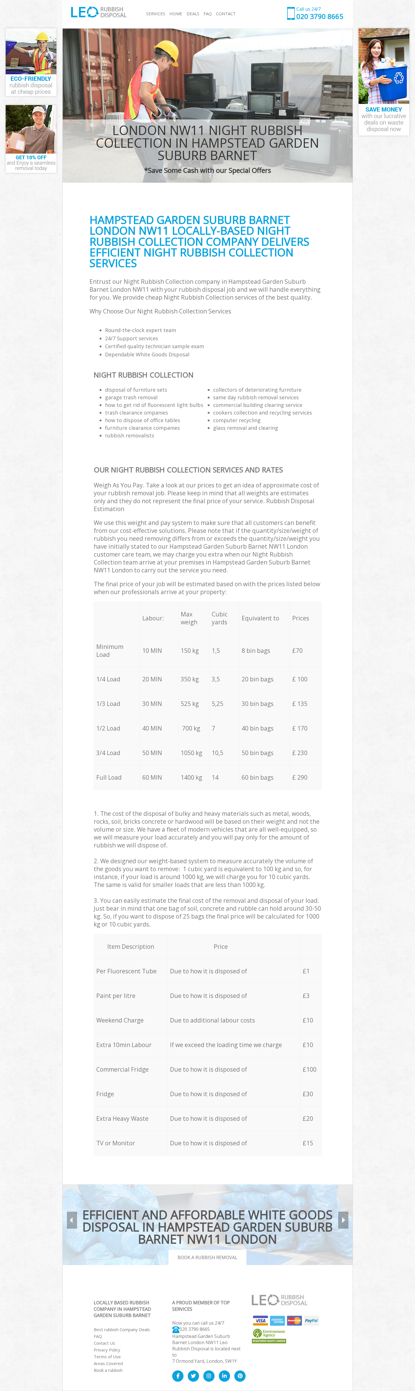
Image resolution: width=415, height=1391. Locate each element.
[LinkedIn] (224, 1376)
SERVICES (155, 13)
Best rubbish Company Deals (122, 1329)
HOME (175, 13)
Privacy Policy (107, 1350)
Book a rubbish (108, 1370)
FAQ (98, 1336)
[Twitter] (193, 1376)
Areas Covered (108, 1363)
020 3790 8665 (195, 1329)
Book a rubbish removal (207, 1257)
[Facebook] (178, 1376)
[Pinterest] (240, 1376)
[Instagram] (209, 1376)
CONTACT (226, 13)
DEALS (193, 13)
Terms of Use (107, 1356)
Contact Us (104, 1343)
